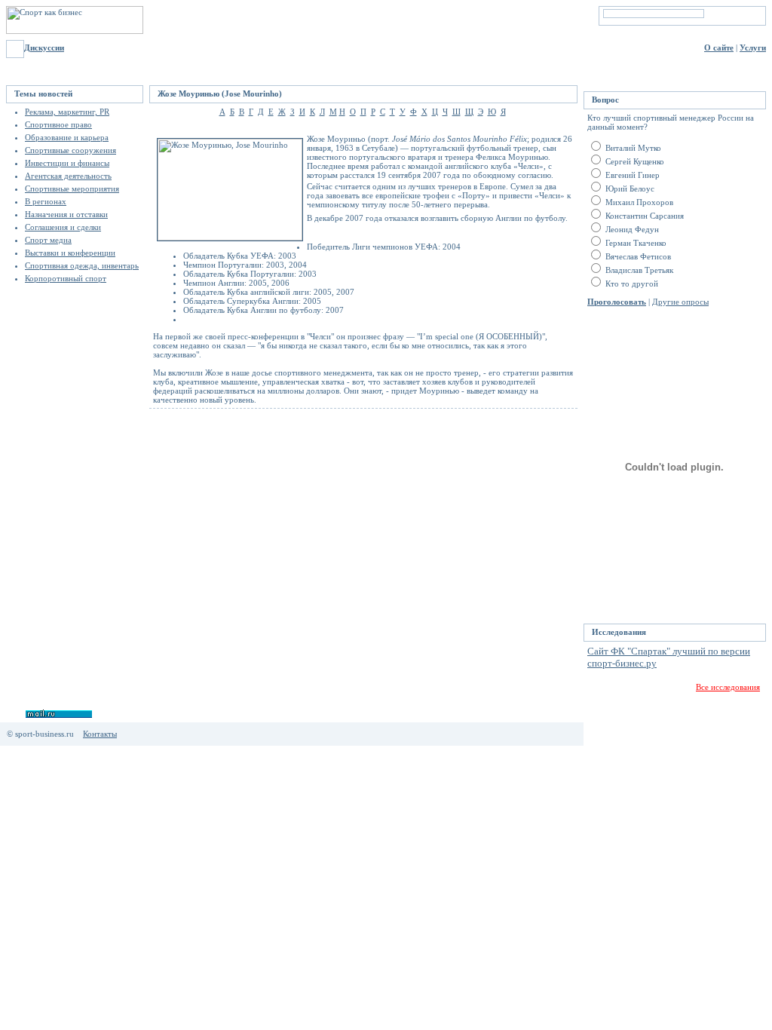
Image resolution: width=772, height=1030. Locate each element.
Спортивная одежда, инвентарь (82, 265)
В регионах (45, 201)
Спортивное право (58, 124)
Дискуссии (44, 47)
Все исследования (728, 686)
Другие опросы (680, 301)
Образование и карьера (67, 137)
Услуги (753, 47)
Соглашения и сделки (63, 226)
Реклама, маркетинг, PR (67, 111)
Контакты (100, 733)
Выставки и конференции (70, 252)
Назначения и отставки (66, 214)
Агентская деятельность (68, 175)
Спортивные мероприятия (72, 188)
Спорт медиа (48, 239)
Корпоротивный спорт (65, 278)
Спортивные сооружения (70, 150)
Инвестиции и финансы (67, 162)
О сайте (719, 47)
